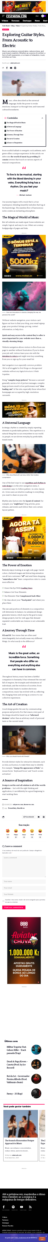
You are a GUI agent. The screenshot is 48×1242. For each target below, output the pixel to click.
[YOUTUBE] (21, 1206)
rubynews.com (18, 804)
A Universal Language (14, 127)
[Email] (11, 68)
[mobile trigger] (4, 16)
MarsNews (21, 808)
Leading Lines (26, 588)
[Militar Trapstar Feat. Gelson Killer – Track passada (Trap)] (36, 1050)
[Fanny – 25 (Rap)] (36, 1093)
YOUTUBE (23, 1210)
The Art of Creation (13, 139)
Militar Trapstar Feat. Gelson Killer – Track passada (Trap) (16, 1050)
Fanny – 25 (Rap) (14, 1094)
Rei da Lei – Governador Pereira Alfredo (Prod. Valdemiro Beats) (18, 1079)
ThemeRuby (12, 808)
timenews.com (29, 804)
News (5, 29)
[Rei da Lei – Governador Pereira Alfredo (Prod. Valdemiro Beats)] (36, 1079)
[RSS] (30, 1206)
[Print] (15, 68)
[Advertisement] (24, 1013)
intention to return (10, 356)
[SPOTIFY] (13, 1206)
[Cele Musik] (16, 16)
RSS (30, 1210)
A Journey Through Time (15, 135)
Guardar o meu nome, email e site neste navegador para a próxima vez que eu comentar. (25, 901)
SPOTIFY (15, 1210)
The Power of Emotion (14, 131)
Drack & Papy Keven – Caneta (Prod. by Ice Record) (17, 1064)
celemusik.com (15, 63)
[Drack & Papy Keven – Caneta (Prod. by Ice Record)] (36, 1064)
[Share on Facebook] (7, 68)
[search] (32, 15)
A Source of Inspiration (14, 143)
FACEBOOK (6, 1210)
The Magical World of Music (16, 123)
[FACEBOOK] (3, 1206)
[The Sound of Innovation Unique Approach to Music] (20, 1124)
